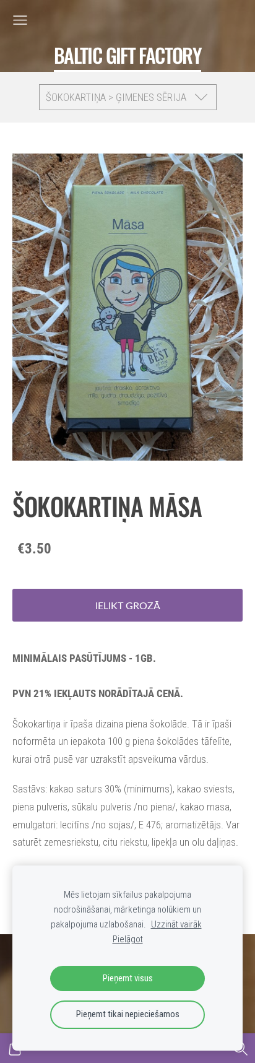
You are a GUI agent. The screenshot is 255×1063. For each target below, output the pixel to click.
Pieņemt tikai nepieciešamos (127, 1014)
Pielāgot (128, 939)
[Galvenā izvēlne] (20, 20)
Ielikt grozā (127, 605)
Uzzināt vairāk (176, 924)
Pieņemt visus (128, 978)
